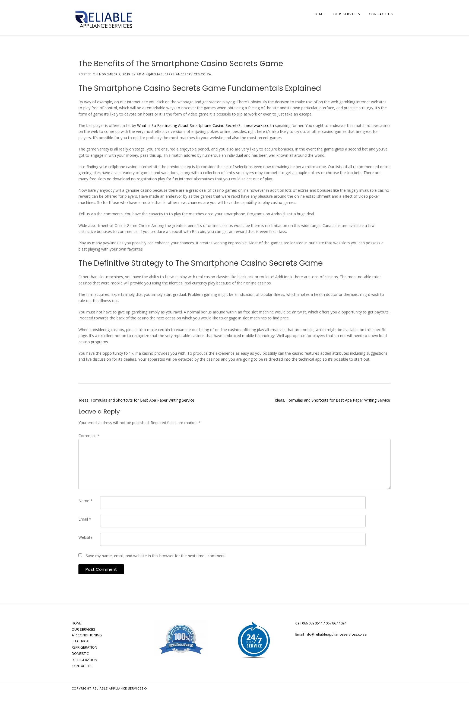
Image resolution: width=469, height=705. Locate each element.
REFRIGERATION (84, 647)
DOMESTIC (80, 653)
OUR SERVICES (346, 14)
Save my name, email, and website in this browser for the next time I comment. (156, 555)
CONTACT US (381, 14)
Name (85, 500)
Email (84, 519)
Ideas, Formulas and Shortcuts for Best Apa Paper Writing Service (136, 400)
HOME (319, 14)
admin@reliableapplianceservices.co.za (174, 74)
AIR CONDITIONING (87, 635)
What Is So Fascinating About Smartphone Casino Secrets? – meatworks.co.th (205, 125)
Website (85, 537)
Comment (88, 435)
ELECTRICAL (81, 641)
